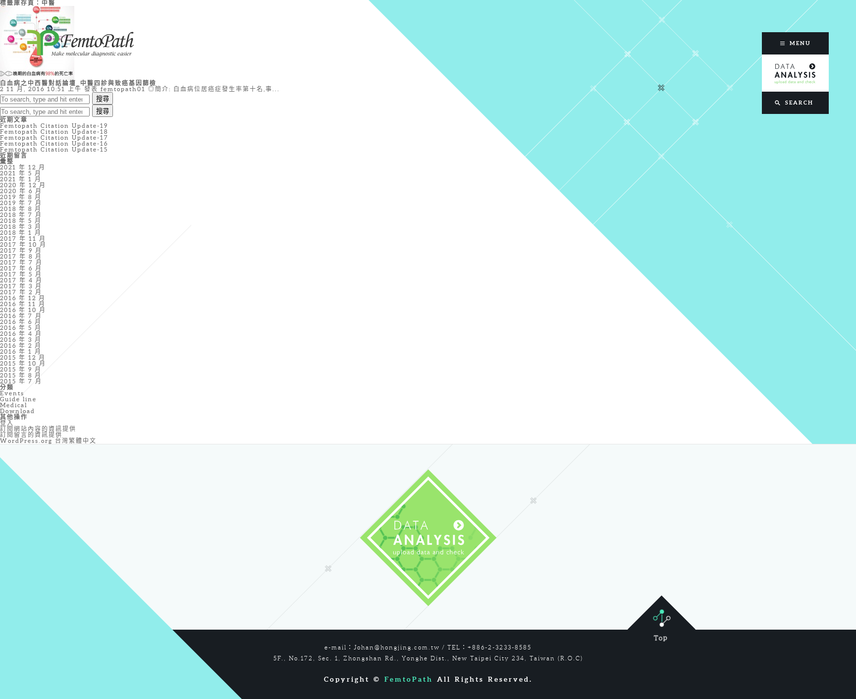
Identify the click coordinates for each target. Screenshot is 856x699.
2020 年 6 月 (21, 191)
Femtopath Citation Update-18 (54, 131)
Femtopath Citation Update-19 (54, 125)
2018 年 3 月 (21, 226)
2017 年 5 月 (21, 274)
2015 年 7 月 (21, 381)
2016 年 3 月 (21, 339)
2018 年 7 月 (21, 215)
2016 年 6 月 (21, 322)
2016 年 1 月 (21, 351)
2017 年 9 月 (21, 250)
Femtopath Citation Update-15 (54, 149)
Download (17, 411)
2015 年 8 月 (21, 375)
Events (12, 393)
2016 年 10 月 (23, 310)
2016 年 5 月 (21, 327)
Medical (13, 405)
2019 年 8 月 (21, 197)
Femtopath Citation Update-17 (54, 137)
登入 (7, 423)
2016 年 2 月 (21, 345)
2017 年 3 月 (21, 286)
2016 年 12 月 (23, 298)
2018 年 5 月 (21, 220)
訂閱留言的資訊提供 (31, 434)
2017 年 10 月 (23, 244)
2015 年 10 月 (23, 363)
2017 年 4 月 (21, 280)
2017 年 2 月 (21, 292)
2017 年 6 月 (21, 268)
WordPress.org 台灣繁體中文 (48, 440)
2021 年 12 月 (23, 167)
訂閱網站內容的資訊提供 (38, 429)
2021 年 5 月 (21, 173)
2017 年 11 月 (23, 238)
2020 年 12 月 (23, 185)
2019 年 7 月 (21, 203)
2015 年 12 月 (23, 357)
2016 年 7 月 (21, 316)
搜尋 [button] (102, 99)
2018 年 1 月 (21, 232)
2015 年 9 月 (21, 369)
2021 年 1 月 (21, 179)
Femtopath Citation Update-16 (54, 143)
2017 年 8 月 (21, 256)
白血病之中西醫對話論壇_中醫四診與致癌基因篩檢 (78, 83)
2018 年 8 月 (21, 209)
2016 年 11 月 (23, 304)
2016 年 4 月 (21, 333)
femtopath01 (123, 89)
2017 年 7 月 (21, 262)
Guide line (18, 399)
